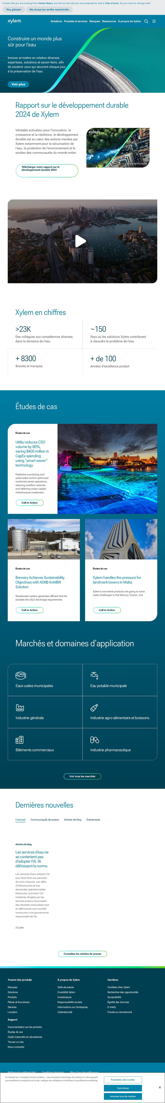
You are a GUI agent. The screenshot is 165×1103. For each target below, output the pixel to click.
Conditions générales (53, 1072)
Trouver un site (15, 1041)
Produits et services (75, 21)
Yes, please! (13, 9)
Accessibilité (114, 997)
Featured (20, 819)
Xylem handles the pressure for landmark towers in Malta (117, 579)
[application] (82, 241)
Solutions (56, 21)
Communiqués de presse (45, 819)
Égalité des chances (118, 1002)
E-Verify (111, 1007)
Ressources (109, 21)
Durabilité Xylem (66, 992)
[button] (82, 241)
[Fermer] (159, 1087)
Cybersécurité (65, 1012)
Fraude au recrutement (119, 1012)
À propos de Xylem (129, 21)
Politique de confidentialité (22, 1072)
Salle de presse (66, 987)
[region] (82, 1088)
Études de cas (15, 1032)
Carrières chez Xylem (118, 987)
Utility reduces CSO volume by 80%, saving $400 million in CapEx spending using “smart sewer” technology (32, 453)
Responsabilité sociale (70, 1002)
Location (12, 1012)
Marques (94, 21)
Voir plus (18, 84)
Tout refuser (123, 1088)
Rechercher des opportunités (122, 992)
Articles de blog (72, 819)
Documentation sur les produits (25, 1027)
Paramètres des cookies (123, 1080)
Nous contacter (16, 1046)
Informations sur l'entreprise (73, 1007)
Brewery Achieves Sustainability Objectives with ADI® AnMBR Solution (40, 582)
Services (12, 1007)
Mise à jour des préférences (84, 1072)
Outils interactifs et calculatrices (25, 1036)
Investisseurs (65, 997)
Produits (12, 997)
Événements (93, 819)
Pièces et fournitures (18, 1002)
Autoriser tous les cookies (123, 1096)
